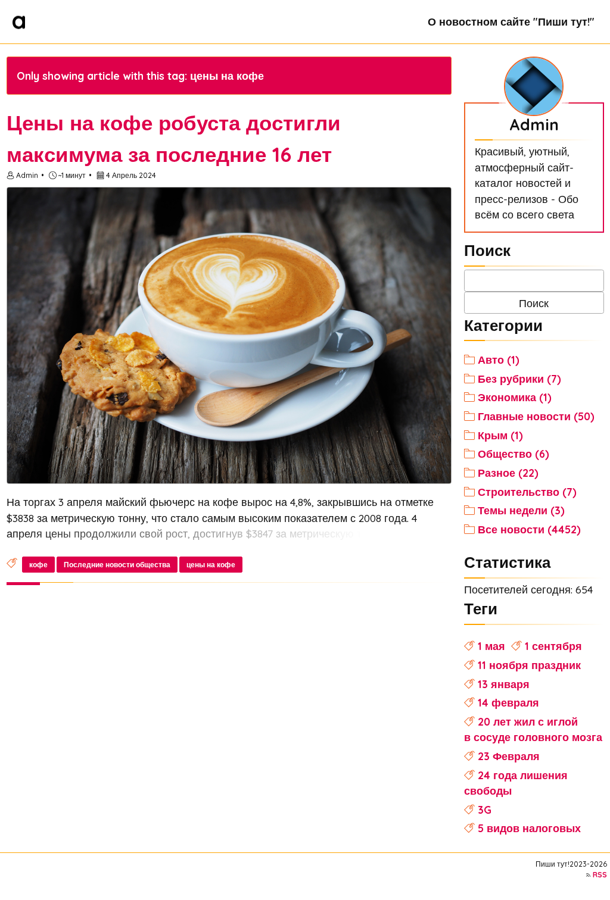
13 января (504, 683)
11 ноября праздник (529, 664)
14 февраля (508, 702)
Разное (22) (508, 472)
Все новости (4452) (529, 529)
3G (484, 809)
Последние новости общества (117, 564)
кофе (38, 564)
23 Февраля (509, 755)
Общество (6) (513, 453)
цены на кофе (210, 564)
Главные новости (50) (536, 416)
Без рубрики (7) (519, 378)
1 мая (491, 645)
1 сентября (553, 645)
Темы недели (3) (521, 510)
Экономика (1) (515, 397)
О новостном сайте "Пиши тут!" (511, 21)
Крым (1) (500, 435)
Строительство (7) (527, 491)
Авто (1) (498, 359)
